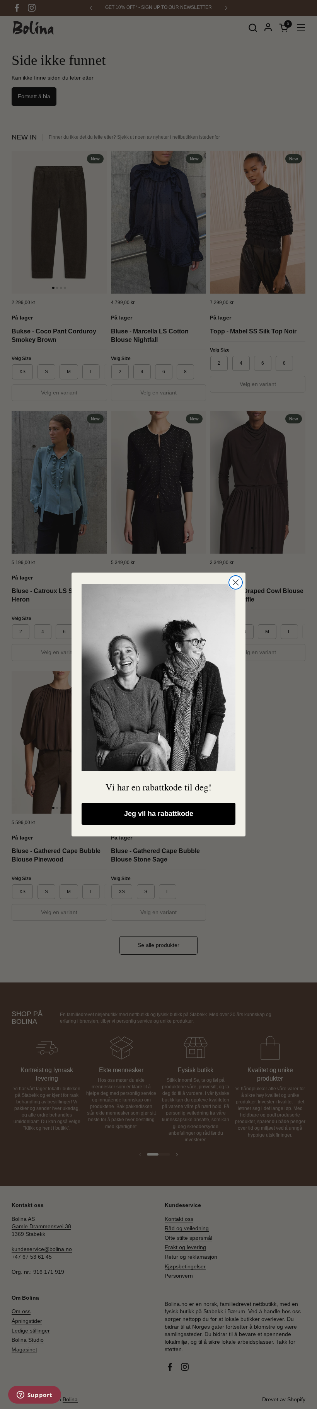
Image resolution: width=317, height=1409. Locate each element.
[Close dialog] (235, 582)
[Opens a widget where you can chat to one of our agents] (34, 1395)
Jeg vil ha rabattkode (158, 814)
